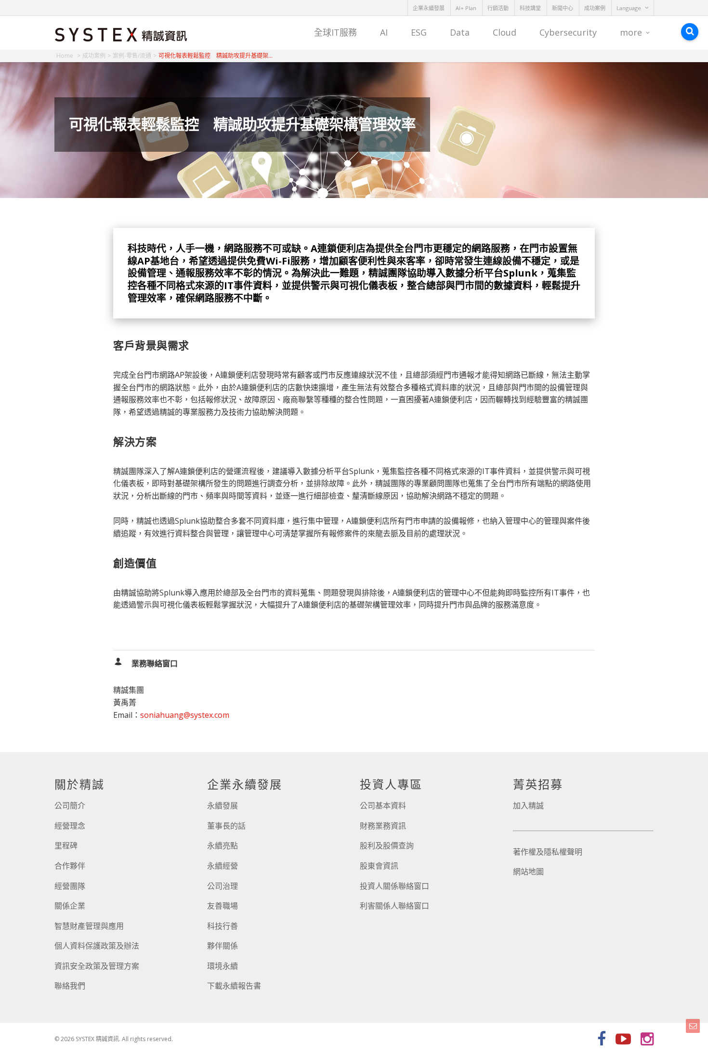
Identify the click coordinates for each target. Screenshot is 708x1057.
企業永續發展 (429, 8)
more (631, 32)
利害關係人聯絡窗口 (394, 905)
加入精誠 (528, 805)
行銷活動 (498, 8)
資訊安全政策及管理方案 (96, 966)
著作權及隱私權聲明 (547, 851)
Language (628, 8)
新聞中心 (562, 8)
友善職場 (222, 905)
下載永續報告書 (234, 985)
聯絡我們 (69, 985)
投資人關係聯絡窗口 (394, 886)
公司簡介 (69, 805)
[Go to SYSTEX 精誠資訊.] (68, 56)
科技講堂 (530, 8)
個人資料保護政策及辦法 (96, 945)
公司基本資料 (383, 805)
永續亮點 (222, 845)
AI (384, 32)
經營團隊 (69, 886)
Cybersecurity (568, 32)
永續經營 (222, 865)
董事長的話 (226, 825)
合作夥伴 (69, 865)
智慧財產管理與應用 (89, 926)
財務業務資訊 (383, 825)
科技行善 (222, 926)
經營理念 (69, 825)
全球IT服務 (335, 32)
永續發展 (222, 805)
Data (460, 32)
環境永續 (222, 966)
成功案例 (594, 8)
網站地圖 (528, 871)
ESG (419, 32)
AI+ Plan (466, 8)
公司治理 (222, 886)
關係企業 (69, 905)
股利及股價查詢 (387, 845)
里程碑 (66, 845)
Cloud (504, 32)
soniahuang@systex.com (184, 715)
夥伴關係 (222, 945)
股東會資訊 (379, 865)
